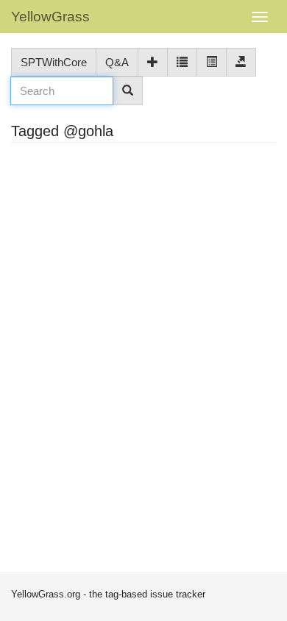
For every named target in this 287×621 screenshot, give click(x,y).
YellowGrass (50, 16)
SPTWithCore (54, 62)
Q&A (117, 62)
